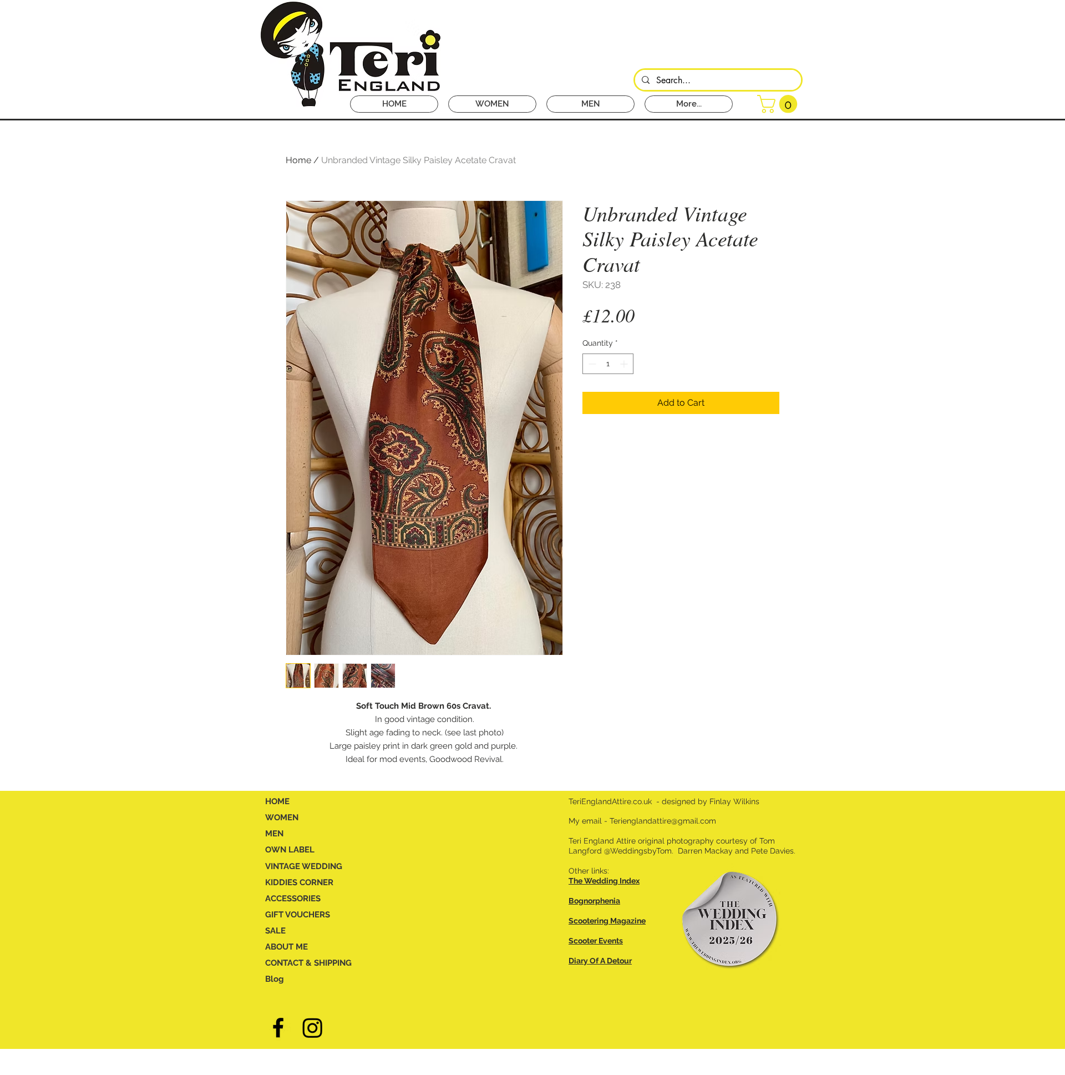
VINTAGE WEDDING (303, 866)
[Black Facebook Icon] (278, 1028)
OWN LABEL (290, 849)
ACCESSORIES (293, 898)
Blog (274, 979)
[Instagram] (313, 1028)
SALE (275, 930)
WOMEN (281, 817)
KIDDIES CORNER (299, 882)
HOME (277, 801)
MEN (274, 833)
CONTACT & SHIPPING (308, 962)
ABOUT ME (286, 946)
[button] (779, 104)
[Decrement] (591, 364)
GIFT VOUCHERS (297, 914)
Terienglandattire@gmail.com (663, 820)
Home (298, 160)
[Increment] (625, 364)
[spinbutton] (608, 364)
